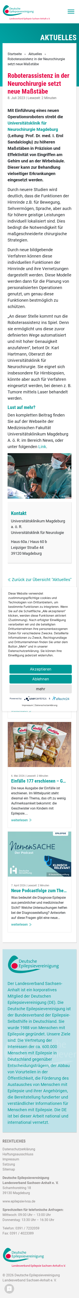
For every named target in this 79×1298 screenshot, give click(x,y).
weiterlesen (19, 820)
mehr (40, 689)
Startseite (15, 54)
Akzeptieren (40, 669)
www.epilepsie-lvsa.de (19, 1201)
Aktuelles (35, 54)
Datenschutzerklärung (19, 1149)
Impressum (11, 1159)
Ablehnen (40, 679)
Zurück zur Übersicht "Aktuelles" (41, 579)
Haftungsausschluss (18, 1154)
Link (42, 446)
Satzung (9, 1164)
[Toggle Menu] (71, 12)
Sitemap (9, 1169)
